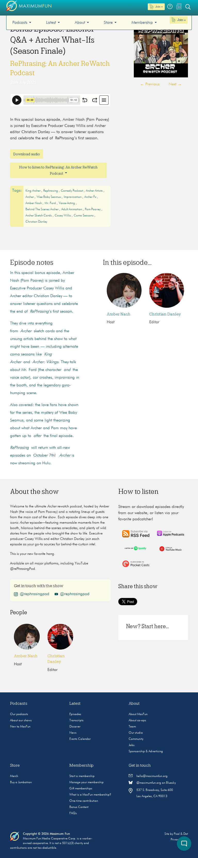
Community (136, 739)
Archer (30, 197)
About (80, 23)
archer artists (94, 190)
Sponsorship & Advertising (146, 751)
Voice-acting (67, 203)
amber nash (34, 203)
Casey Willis (63, 215)
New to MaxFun (20, 726)
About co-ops (137, 720)
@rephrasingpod (34, 594)
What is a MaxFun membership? (90, 794)
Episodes (75, 714)
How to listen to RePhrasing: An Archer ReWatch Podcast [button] (58, 170)
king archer (33, 190)
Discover (74, 726)
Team (132, 726)
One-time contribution (83, 801)
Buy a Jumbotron (21, 782)
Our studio (136, 732)
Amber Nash (118, 314)
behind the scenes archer (42, 209)
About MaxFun (138, 714)
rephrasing (51, 190)
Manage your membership (86, 782)
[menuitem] (21, 22)
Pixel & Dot (181, 834)
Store (108, 23)
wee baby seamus (49, 197)
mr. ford (51, 203)
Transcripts (76, 720)
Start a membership (82, 776)
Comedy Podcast (72, 190)
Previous (150, 84)
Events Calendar (80, 739)
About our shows (21, 720)
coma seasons (84, 215)
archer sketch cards (39, 215)
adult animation (72, 209)
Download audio (26, 154)
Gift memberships (80, 788)
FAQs (73, 813)
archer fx (90, 197)
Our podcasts (19, 714)
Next (175, 84)
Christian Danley (36, 221)
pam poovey (93, 209)
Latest (51, 23)
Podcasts (19, 23)
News (73, 732)
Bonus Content (78, 807)
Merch (14, 776)
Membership (142, 23)
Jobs (132, 745)
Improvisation (73, 197)
